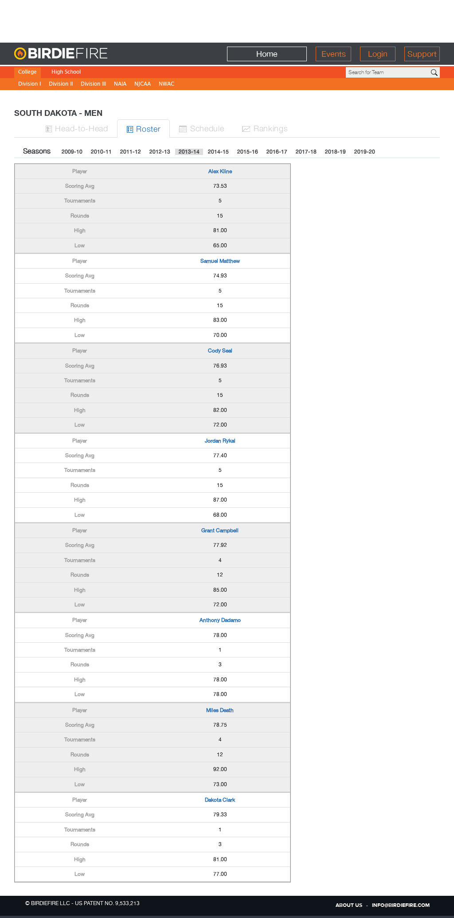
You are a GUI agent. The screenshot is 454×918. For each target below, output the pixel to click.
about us (349, 905)
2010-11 (101, 152)
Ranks (265, 128)
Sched (201, 128)
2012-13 (159, 152)
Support (422, 54)
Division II (61, 84)
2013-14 (189, 152)
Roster (143, 129)
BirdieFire (78, 53)
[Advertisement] (227, 20)
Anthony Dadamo (220, 620)
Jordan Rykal (220, 441)
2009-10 (72, 152)
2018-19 (335, 152)
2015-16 (247, 152)
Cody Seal (220, 351)
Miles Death (220, 710)
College (27, 72)
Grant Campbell (220, 530)
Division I (29, 84)
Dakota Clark (220, 800)
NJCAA (142, 84)
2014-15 (218, 152)
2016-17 (276, 152)
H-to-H (76, 128)
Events (333, 54)
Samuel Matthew (220, 261)
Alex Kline (220, 171)
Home (267, 54)
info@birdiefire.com (401, 905)
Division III (93, 84)
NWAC (166, 84)
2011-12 (130, 152)
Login (377, 54)
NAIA (120, 84)
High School (66, 72)
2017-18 (306, 152)
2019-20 (364, 152)
